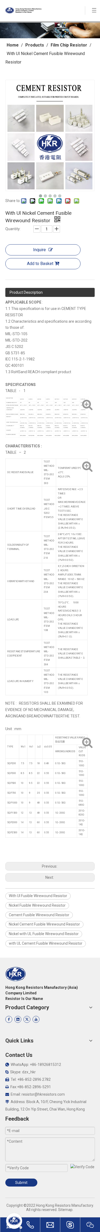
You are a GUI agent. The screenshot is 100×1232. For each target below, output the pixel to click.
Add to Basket (40, 263)
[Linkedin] (17, 1019)
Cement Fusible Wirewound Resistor (39, 915)
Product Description (26, 292)
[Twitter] (26, 1019)
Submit (21, 1182)
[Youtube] (36, 1019)
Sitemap (65, 1210)
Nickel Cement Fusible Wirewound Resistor (44, 924)
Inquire (39, 249)
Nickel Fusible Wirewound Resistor (37, 905)
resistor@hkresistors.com (43, 1094)
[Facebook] (8, 1019)
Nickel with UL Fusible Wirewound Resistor (44, 934)
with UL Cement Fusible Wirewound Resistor (45, 943)
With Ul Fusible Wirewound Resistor (38, 896)
